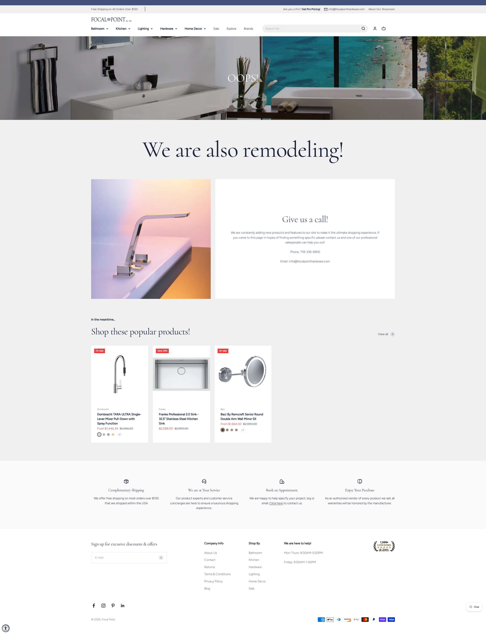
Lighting (143, 28)
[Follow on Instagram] (103, 605)
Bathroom (97, 28)
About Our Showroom (381, 9)
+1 (243, 430)
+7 (119, 434)
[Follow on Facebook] (93, 605)
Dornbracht (103, 409)
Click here (276, 503)
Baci (223, 409)
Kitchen (121, 28)
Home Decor (193, 28)
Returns (209, 567)
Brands (248, 28)
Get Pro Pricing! (311, 9)
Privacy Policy (213, 581)
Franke (162, 409)
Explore (231, 28)
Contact (209, 560)
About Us (210, 553)
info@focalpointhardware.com (346, 9)
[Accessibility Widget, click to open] (5, 628)
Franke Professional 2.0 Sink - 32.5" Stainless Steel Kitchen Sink (179, 418)
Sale (216, 28)
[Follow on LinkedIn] (122, 605)
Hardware (166, 28)
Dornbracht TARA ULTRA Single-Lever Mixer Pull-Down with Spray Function (119, 418)
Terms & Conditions (217, 574)
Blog (207, 588)
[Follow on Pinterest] (113, 605)
